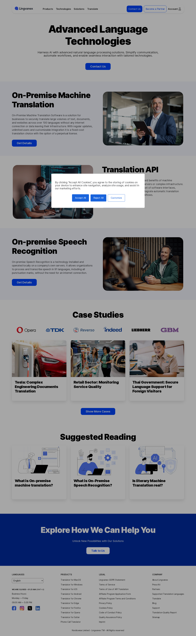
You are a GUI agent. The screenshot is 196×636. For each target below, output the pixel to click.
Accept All (80, 198)
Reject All (98, 198)
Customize (116, 198)
